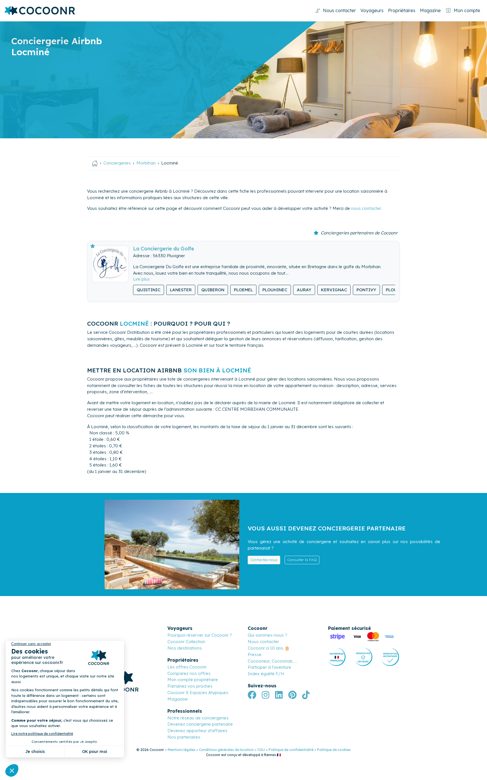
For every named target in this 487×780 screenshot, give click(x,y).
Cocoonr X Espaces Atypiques (197, 692)
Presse (255, 654)
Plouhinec (274, 289)
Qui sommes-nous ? (267, 635)
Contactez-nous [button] (264, 559)
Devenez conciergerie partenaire (200, 724)
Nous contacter (339, 10)
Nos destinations (184, 648)
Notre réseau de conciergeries (198, 718)
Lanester (181, 289)
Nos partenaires (183, 737)
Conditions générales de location (226, 750)
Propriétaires (401, 10)
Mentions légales (181, 750)
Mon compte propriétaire (192, 679)
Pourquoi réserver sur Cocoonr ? (199, 635)
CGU (261, 750)
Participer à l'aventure (269, 667)
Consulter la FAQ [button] (302, 559)
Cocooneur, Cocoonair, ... (272, 661)
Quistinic (148, 289)
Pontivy (366, 289)
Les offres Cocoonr (187, 667)
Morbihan (146, 163)
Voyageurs (372, 10)
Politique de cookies (334, 750)
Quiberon (212, 289)
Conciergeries (117, 163)
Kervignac (334, 289)
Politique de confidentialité (291, 750)
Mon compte (467, 10)
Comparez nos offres (189, 673)
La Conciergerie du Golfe (163, 248)
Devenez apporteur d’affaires (197, 730)
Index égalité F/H (266, 673)
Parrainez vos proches (189, 686)
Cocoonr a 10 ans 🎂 (269, 648)
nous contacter (365, 208)
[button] (141, 279)
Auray (304, 289)
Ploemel (243, 289)
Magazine (430, 10)
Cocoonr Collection (186, 641)
